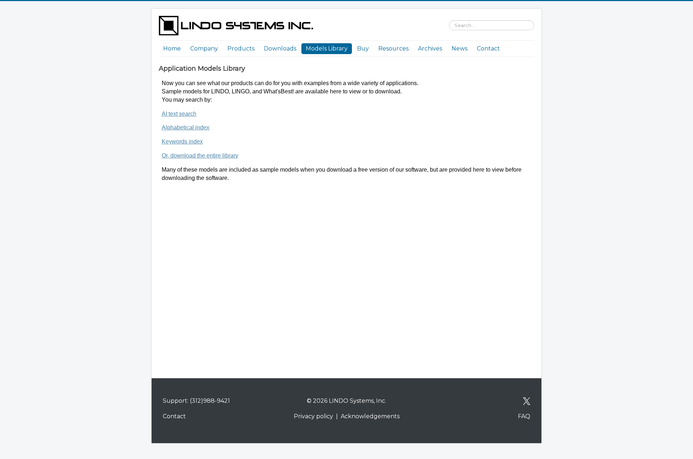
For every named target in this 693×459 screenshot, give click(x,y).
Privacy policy (313, 416)
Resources (393, 48)
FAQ (524, 416)
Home (172, 48)
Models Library (327, 48)
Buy (363, 48)
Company (204, 48)
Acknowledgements (370, 416)
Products (240, 48)
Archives (430, 48)
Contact (488, 48)
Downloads (280, 48)
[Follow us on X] (526, 400)
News (459, 48)
